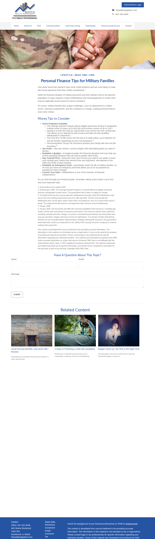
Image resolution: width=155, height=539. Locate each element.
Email (81, 259)
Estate (48, 531)
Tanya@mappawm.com (21, 537)
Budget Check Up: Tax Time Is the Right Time (118, 349)
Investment (50, 528)
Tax (46, 536)
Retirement (50, 525)
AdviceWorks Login (132, 5)
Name (14, 259)
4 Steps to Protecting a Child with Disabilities (75, 349)
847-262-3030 (24, 525)
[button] (16, 26)
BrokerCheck (132, 524)
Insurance (49, 534)
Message (15, 274)
